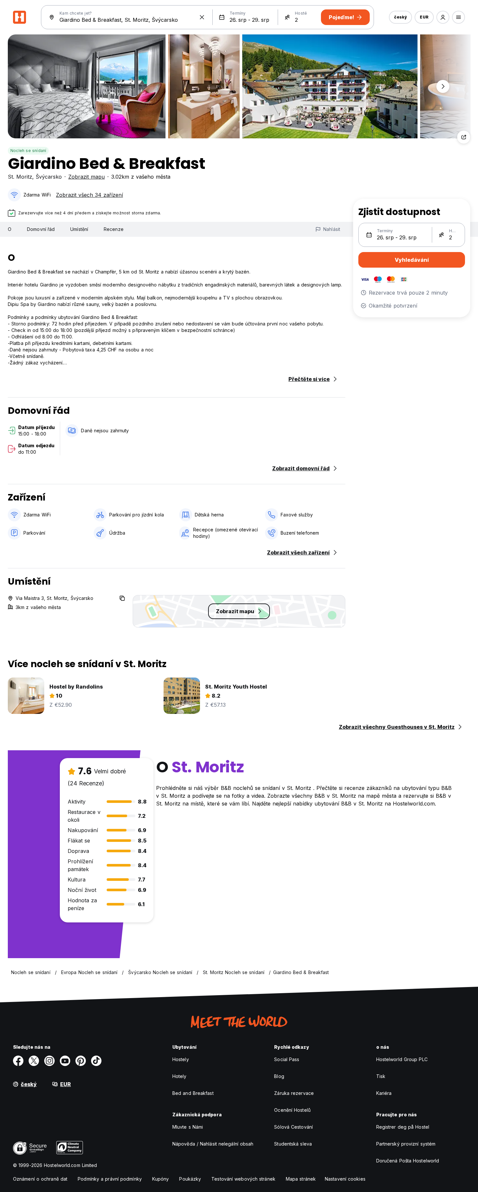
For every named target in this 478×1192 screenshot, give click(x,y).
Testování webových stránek (243, 1179)
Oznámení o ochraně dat (40, 1179)
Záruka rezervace (294, 1093)
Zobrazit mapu (86, 176)
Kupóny (160, 1179)
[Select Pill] (442, 17)
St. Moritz (20, 176)
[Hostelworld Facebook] (18, 1061)
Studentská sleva (293, 1144)
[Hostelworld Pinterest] (80, 1061)
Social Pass (286, 1059)
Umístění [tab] (79, 229)
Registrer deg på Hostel (402, 1127)
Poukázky (190, 1179)
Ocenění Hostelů (292, 1110)
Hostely (180, 1059)
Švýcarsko (49, 176)
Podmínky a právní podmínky (110, 1179)
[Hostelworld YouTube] (65, 1061)
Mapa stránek (301, 1179)
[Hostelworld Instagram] (49, 1061)
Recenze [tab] (114, 229)
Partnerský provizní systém (406, 1144)
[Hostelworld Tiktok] (96, 1061)
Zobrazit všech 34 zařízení (89, 195)
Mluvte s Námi (187, 1127)
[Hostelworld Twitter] (34, 1061)
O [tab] (9, 229)
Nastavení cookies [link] (345, 1179)
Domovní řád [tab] (41, 229)
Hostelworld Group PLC (402, 1059)
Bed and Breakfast (193, 1093)
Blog (279, 1076)
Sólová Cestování (293, 1127)
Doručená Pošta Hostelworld (407, 1160)
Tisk (380, 1076)
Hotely (179, 1076)
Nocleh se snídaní (28, 150)
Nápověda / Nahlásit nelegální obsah (213, 1144)
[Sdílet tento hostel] (463, 137)
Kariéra (384, 1093)
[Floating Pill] (442, 86)
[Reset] (202, 17)
